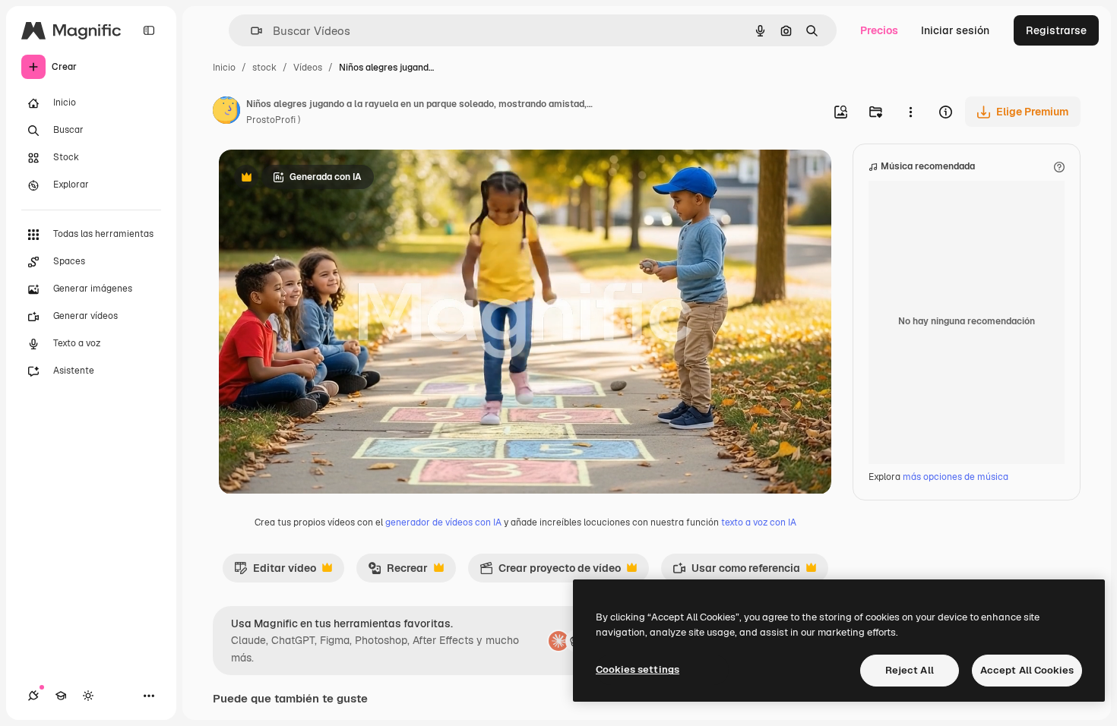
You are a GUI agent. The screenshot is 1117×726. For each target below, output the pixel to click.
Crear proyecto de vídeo (550, 571)
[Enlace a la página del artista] (226, 112)
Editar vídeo (275, 571)
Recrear (398, 571)
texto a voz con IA (758, 522)
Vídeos (307, 68)
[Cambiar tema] (88, 695)
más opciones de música (955, 477)
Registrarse (1056, 30)
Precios (879, 30)
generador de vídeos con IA (443, 522)
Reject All (909, 670)
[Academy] (61, 695)
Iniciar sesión (955, 30)
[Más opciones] (910, 111)
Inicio (224, 68)
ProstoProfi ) (273, 120)
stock (264, 68)
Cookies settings (637, 669)
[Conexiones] (33, 695)
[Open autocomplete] (250, 30)
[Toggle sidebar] (149, 30)
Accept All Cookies (1027, 670)
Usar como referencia (736, 571)
